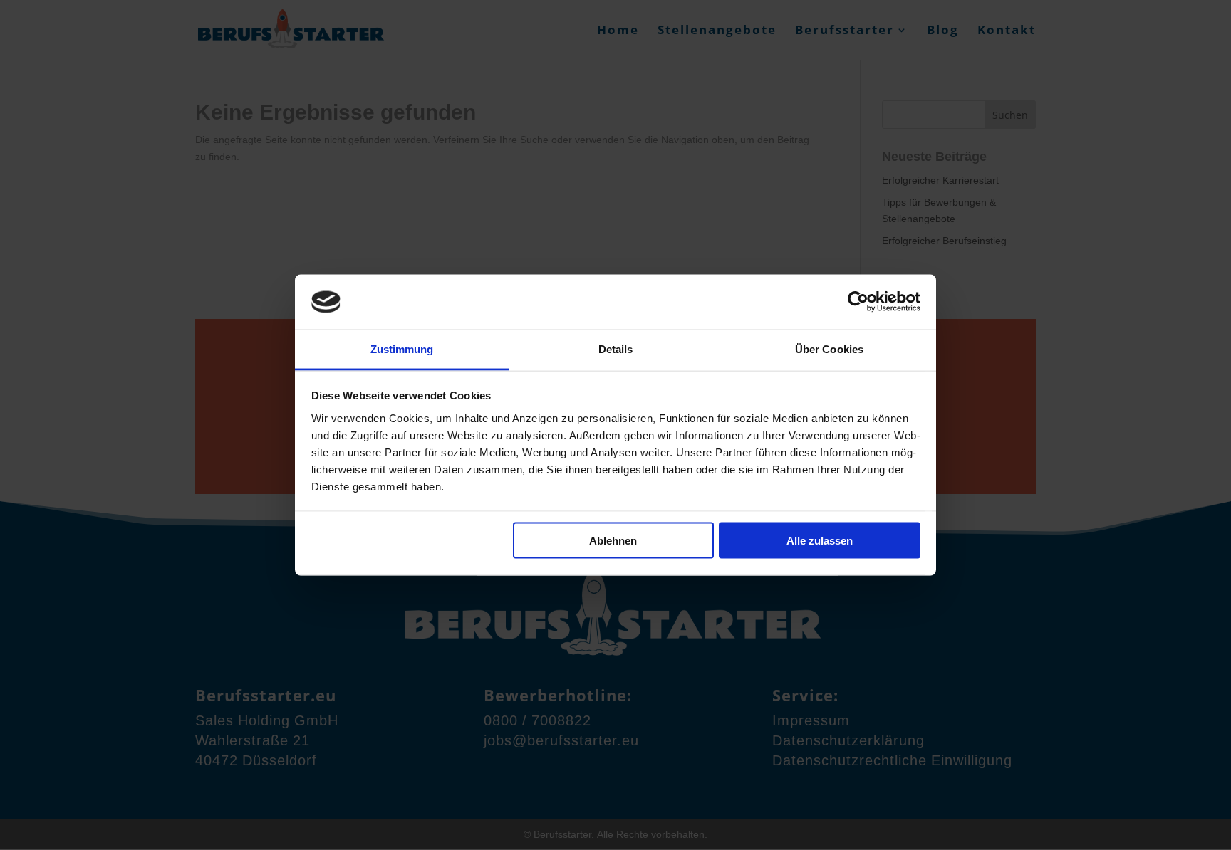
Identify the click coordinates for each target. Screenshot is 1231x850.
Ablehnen (613, 541)
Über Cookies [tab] (829, 348)
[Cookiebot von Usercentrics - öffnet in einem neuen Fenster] (858, 302)
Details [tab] (615, 348)
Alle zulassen (819, 541)
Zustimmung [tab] (402, 348)
